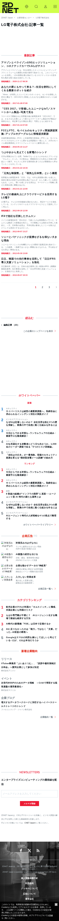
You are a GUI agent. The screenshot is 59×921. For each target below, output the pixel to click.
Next (55, 287)
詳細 (51, 915)
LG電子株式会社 (42, 18)
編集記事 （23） (11, 325)
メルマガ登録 (29, 803)
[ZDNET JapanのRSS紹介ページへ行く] (38, 851)
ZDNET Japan (7, 18)
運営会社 (29, 899)
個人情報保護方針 (29, 878)
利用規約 (29, 883)
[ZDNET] (10, 6)
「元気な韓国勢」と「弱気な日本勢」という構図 (29, 173)
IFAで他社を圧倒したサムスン (18, 216)
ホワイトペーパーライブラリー (38, 524)
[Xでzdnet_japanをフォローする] (29, 851)
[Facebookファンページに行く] (21, 851)
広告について (29, 894)
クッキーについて (29, 888)
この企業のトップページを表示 (38, 331)
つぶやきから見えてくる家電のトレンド (24, 152)
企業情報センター (24, 18)
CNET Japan (30, 823)
